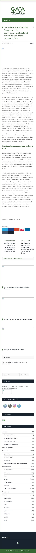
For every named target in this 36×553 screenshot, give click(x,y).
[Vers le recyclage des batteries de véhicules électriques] (18, 275)
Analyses (5, 432)
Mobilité (6, 517)
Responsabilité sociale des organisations (15, 463)
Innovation (7, 460)
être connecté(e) (13, 362)
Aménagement (8, 470)
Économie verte (8, 457)
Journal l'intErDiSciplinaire (11, 444)
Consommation (8, 501)
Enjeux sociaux (8, 511)
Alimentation (7, 498)
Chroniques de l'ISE (9, 435)
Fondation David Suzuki (10, 441)
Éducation (6, 507)
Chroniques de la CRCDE (10, 438)
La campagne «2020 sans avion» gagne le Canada (18, 319)
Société (4, 495)
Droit (5, 504)
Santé (5, 520)
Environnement (6, 466)
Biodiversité (7, 473)
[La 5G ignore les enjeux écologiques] (18, 338)
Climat (5, 476)
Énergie (32, 43)
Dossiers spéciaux (7, 447)
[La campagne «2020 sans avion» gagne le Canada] (18, 307)
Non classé (5, 492)
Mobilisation (7, 514)
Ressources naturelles (10, 488)
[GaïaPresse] (18, 10)
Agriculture (7, 454)
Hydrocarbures (8, 482)
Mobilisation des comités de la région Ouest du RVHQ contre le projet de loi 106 (9, 247)
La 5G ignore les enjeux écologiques (14, 349)
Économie (5, 451)
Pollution (6, 485)
